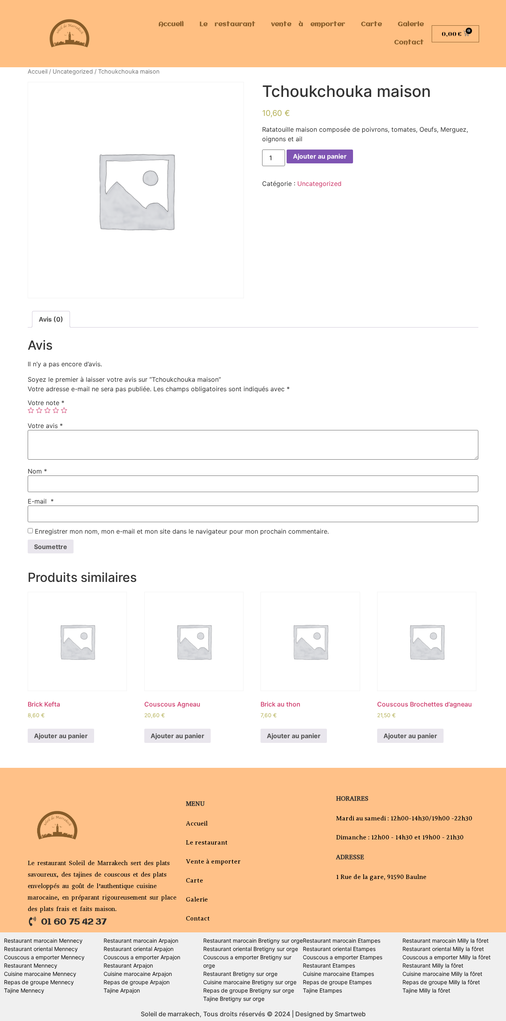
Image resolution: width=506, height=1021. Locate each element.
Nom (37, 471)
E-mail (41, 501)
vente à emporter (308, 24)
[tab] (51, 319)
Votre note (46, 403)
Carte (371, 24)
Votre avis (45, 425)
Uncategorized (73, 71)
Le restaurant (227, 24)
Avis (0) (51, 319)
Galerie (411, 24)
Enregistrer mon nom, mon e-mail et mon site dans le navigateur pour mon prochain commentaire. (182, 531)
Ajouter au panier (320, 156)
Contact (409, 42)
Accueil (171, 24)
